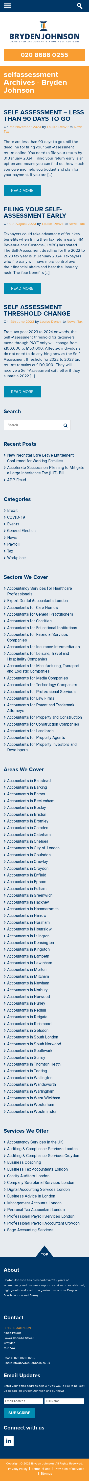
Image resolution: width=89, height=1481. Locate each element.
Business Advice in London (31, 1196)
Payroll (13, 544)
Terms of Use (41, 1469)
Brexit (12, 510)
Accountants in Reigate (27, 1017)
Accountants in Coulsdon (29, 855)
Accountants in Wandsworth (31, 1084)
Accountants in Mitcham (28, 976)
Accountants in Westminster (32, 1111)
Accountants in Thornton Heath (34, 1064)
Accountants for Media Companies (37, 678)
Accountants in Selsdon (28, 1030)
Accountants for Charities (29, 621)
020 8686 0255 (44, 55)
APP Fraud (16, 480)
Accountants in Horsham (28, 922)
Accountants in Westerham (30, 1104)
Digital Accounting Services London (38, 1189)
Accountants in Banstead (29, 780)
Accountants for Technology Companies (42, 684)
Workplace (16, 557)
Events (13, 524)
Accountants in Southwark (29, 1050)
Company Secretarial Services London (40, 1182)
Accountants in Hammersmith (33, 909)
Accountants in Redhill (26, 1010)
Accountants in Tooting (27, 1071)
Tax (6, 131)
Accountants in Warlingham (30, 1091)
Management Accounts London (34, 1203)
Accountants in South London (32, 1037)
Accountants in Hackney (28, 902)
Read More (22, 190)
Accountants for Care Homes (32, 607)
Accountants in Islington (28, 936)
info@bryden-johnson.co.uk (31, 1363)
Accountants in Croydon (28, 868)
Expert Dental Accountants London (37, 600)
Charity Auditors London (28, 1176)
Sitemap (46, 1473)
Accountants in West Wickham (33, 1098)
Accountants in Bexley (26, 807)
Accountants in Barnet (26, 794)
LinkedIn (9, 1441)
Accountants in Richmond (29, 1023)
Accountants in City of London (33, 848)
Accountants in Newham (28, 983)
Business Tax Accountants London (37, 1169)
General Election (21, 530)
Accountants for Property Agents (36, 737)
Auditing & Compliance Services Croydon (43, 1155)
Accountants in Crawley (27, 861)
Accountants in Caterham (29, 834)
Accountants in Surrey (26, 1057)
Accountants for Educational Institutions (42, 627)
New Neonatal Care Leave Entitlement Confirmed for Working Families (40, 458)
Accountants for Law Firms (30, 698)
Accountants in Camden (27, 827)
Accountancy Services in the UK (35, 1142)
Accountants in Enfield (26, 875)
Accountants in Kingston (28, 949)
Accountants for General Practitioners (40, 614)
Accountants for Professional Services (41, 691)
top (44, 1251)
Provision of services (69, 1469)
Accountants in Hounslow (29, 929)
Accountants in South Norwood (34, 1044)
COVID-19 (16, 517)
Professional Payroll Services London (40, 1216)
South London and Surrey (21, 1295)
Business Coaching (24, 1162)
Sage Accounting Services (30, 1230)
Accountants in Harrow (26, 915)
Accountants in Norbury (27, 990)
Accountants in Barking (27, 787)
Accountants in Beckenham (30, 801)
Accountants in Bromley (28, 821)
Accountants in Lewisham (29, 963)
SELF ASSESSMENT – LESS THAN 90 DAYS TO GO (44, 115)
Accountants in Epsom (26, 881)
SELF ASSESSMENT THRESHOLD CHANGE (37, 310)
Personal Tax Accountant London (36, 1209)
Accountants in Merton (26, 969)
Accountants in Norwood (28, 996)
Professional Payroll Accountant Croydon (43, 1223)
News (78, 127)
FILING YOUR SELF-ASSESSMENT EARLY (35, 212)
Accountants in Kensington (30, 942)
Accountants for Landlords (30, 731)
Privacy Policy (17, 1469)
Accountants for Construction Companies (43, 724)
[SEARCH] (79, 6)
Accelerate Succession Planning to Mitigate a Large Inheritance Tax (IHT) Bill (45, 470)
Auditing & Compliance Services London (42, 1148)
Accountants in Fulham (26, 888)
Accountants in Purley (26, 1003)
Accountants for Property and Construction (44, 717)
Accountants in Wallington (29, 1077)
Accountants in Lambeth (28, 956)
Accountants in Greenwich (29, 895)
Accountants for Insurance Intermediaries (43, 646)
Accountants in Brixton (26, 814)
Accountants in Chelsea (27, 841)
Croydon (73, 1290)
